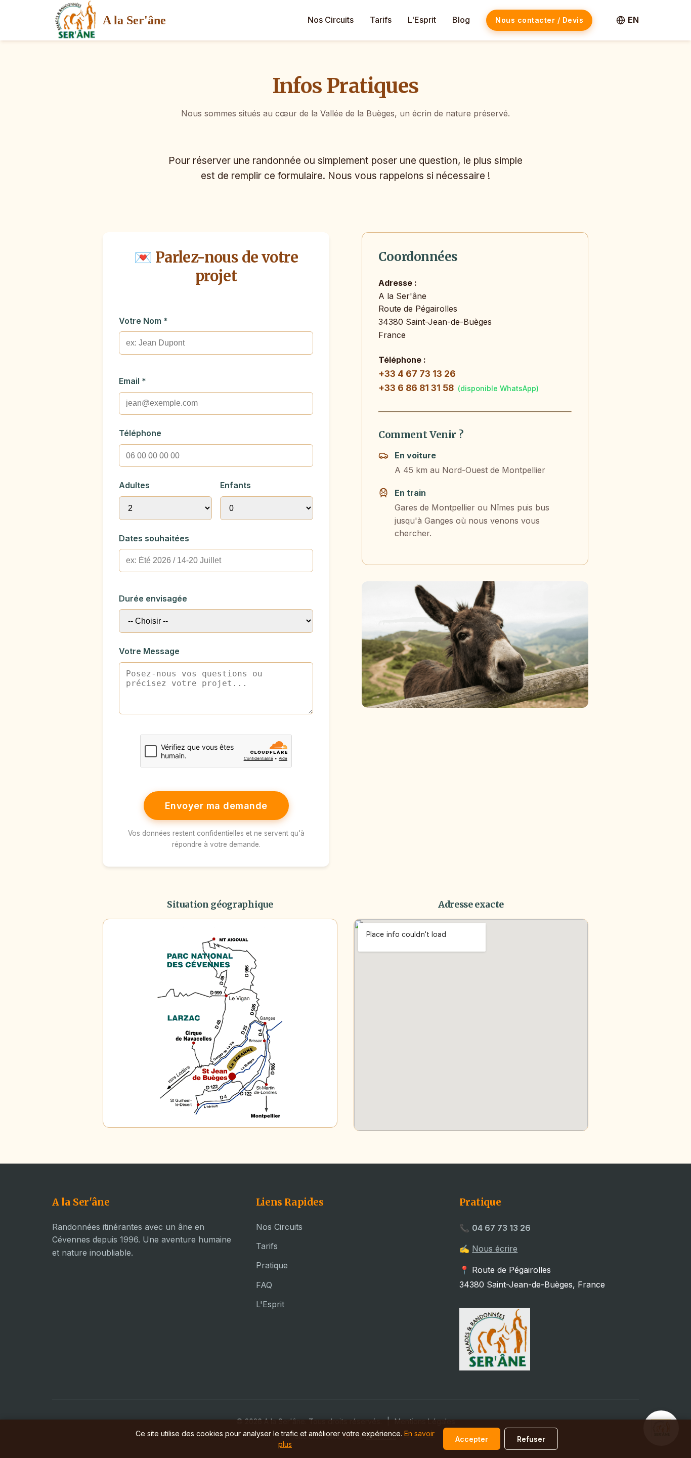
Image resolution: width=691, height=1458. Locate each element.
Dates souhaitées (154, 538)
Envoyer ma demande (216, 805)
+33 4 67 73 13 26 (417, 373)
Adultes (134, 485)
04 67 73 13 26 (501, 1228)
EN (633, 20)
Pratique (272, 1265)
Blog (461, 20)
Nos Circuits (331, 20)
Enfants (235, 485)
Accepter (471, 1439)
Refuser (531, 1439)
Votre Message (149, 651)
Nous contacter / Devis (539, 20)
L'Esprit (422, 20)
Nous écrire (494, 1248)
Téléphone (140, 433)
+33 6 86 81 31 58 (416, 387)
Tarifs (381, 20)
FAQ (264, 1285)
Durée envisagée (153, 598)
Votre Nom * (143, 321)
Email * (132, 381)
